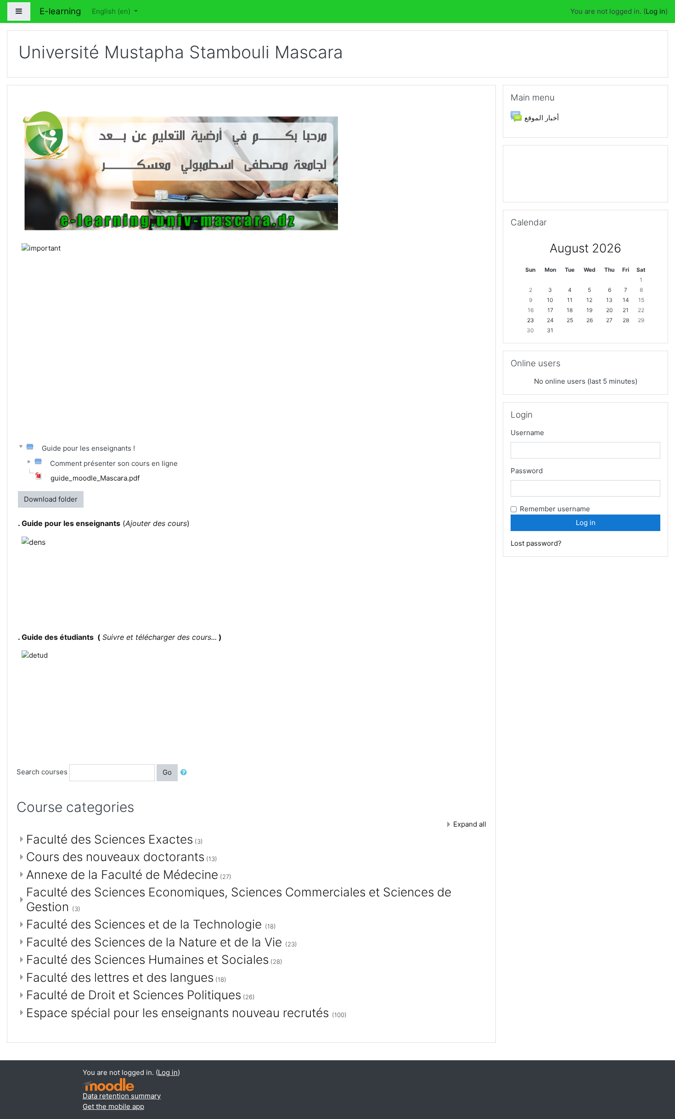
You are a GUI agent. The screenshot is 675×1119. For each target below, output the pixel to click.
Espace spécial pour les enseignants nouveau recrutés (179, 1013)
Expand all (469, 824)
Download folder (51, 499)
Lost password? (536, 543)
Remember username (555, 508)
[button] (185, 772)
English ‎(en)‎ (112, 11)
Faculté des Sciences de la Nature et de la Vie (155, 942)
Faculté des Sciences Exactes (109, 839)
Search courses (42, 771)
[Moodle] (108, 1084)
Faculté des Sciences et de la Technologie (145, 924)
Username (527, 432)
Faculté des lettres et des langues (120, 977)
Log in (655, 11)
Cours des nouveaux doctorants (115, 857)
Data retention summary (122, 1095)
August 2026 (585, 248)
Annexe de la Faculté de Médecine (122, 874)
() (104, 523)
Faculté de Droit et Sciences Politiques (133, 995)
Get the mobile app (113, 1106)
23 (530, 320)
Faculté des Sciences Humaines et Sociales (147, 959)
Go (167, 772)
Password (527, 470)
